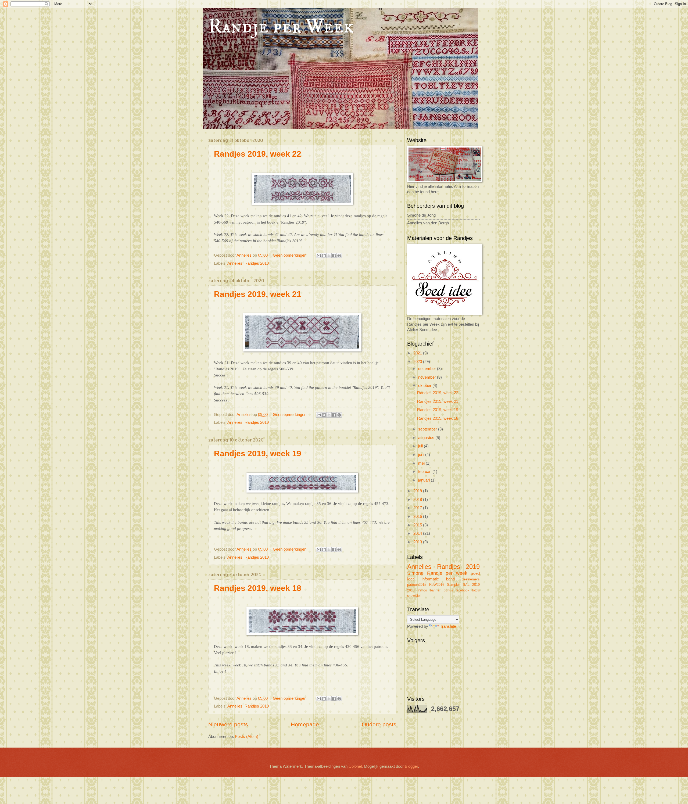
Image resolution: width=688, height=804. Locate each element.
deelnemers (471, 579)
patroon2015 (416, 585)
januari (424, 480)
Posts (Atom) (246, 736)
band (450, 579)
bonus (448, 590)
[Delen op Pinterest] (339, 255)
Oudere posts (379, 724)
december (427, 369)
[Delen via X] (329, 255)
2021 (418, 353)
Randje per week (447, 573)
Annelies (234, 263)
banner (435, 590)
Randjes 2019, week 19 (257, 453)
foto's (476, 590)
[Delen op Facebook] (334, 255)
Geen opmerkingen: (291, 255)
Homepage (305, 724)
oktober (425, 385)
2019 (418, 491)
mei (422, 463)
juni (421, 455)
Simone (415, 573)
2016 (418, 516)
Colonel (355, 766)
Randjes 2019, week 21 (257, 294)
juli (421, 446)
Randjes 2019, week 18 (257, 588)
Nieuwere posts (228, 724)
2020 (418, 362)
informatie (430, 579)
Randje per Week (281, 27)
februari (425, 471)
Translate (448, 626)
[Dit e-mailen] (318, 255)
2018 (418, 499)
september (428, 429)
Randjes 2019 (257, 263)
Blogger (411, 766)
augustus (426, 438)
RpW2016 (436, 585)
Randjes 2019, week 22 (257, 153)
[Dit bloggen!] (324, 255)
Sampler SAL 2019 (463, 585)
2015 (418, 525)
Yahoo (422, 590)
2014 (418, 533)
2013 (418, 542)
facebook (462, 590)
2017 (418, 508)
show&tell (414, 595)
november (427, 377)
